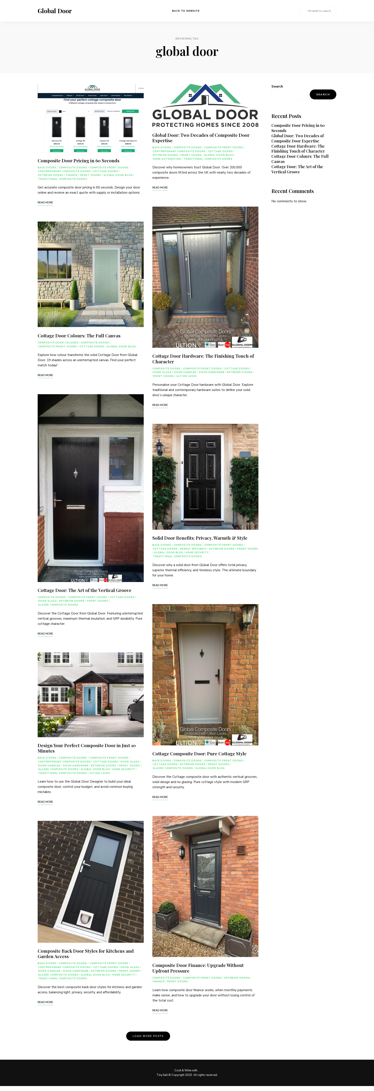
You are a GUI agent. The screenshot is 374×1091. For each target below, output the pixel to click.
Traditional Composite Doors (62, 179)
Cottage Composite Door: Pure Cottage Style (199, 753)
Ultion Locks (100, 773)
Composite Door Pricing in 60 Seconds (78, 160)
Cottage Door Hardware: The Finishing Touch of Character (203, 358)
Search (277, 86)
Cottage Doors (105, 171)
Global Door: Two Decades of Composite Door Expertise (201, 137)
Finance (71, 175)
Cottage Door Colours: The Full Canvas (79, 335)
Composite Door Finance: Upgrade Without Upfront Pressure (198, 967)
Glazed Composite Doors (58, 604)
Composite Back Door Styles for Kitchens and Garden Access (86, 953)
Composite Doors (73, 167)
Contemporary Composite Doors (64, 171)
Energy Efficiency (193, 548)
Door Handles (49, 765)
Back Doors (47, 167)
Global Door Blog (118, 175)
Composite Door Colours (58, 342)
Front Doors (90, 175)
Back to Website (186, 11)
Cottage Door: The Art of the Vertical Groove (84, 590)
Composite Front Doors (109, 167)
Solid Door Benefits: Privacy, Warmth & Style (199, 538)
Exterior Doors (50, 175)
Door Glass (47, 601)
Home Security (123, 769)
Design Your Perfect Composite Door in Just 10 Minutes (87, 748)
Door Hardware (76, 765)
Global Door (55, 10)
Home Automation (167, 159)
